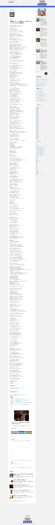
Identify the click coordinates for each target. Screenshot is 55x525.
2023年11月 (37, 125)
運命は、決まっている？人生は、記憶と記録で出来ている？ (22, 490)
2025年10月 (37, 109)
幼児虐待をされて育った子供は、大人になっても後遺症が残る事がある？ (20, 404)
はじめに (37, 92)
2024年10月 (37, 115)
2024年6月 (37, 119)
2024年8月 (37, 117)
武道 (36, 156)
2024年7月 (37, 118)
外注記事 (37, 161)
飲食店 (37, 174)
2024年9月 (37, 116)
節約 (36, 143)
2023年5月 (37, 130)
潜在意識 (37, 160)
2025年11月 (37, 108)
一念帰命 (37, 159)
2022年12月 (37, 134)
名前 (11, 451)
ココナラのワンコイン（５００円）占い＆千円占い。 (43, 29)
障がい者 (12, 436)
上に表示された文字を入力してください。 (16, 463)
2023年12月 (37, 124)
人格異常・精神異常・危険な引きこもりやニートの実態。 (17, 387)
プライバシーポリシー (10, 6)
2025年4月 (37, 111)
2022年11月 (37, 135)
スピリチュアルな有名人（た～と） (40, 149)
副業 (36, 145)
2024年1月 (37, 123)
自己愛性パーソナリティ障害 (39, 172)
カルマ (37, 158)
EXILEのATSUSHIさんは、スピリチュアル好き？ (43, 40)
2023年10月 (37, 126)
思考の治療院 (10, 2)
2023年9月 (37, 127)
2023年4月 (37, 131)
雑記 (16, 6)
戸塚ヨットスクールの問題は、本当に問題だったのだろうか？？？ (18, 394)
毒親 (10, 436)
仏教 (36, 157)
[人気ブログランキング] (42, 2)
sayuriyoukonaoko (41, 95)
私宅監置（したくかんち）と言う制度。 (17, 501)
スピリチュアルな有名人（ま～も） (40, 152)
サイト (11, 456)
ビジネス (37, 173)
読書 (22, 6)
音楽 (36, 166)
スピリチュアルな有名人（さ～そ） (40, 148)
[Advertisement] (27, 520)
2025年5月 (37, 110)
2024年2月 (37, 122)
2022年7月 (37, 138)
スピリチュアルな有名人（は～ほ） (40, 151)
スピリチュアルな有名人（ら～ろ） (40, 153)
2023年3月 (37, 132)
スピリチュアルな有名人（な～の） (40, 150)
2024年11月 (37, 114)
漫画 (36, 164)
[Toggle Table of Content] (17, 381)
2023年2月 (37, 133)
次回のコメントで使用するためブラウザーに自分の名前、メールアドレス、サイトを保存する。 (21, 461)
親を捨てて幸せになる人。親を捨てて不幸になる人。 (21, 495)
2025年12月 (37, 107)
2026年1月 (37, 106)
